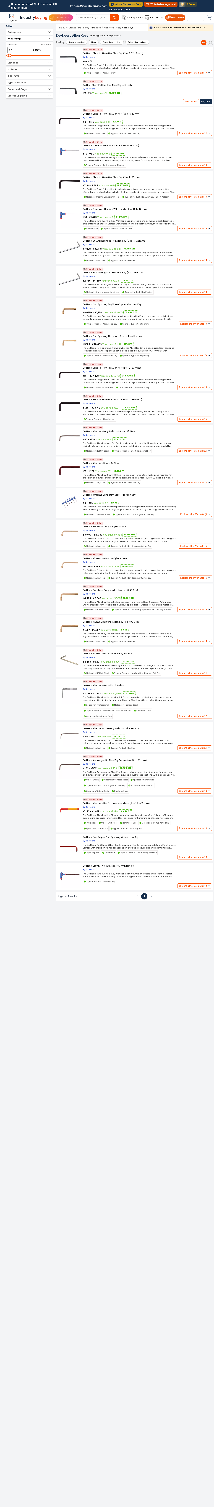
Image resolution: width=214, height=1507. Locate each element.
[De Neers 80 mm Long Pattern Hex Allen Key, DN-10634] (69, 375)
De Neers (83, 27)
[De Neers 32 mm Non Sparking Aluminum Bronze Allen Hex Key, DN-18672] (69, 343)
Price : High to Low (137, 42)
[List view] (203, 42)
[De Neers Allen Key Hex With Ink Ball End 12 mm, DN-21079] (69, 692)
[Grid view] (210, 42)
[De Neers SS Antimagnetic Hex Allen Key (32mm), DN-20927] (69, 248)
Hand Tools (95, 27)
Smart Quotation (135, 17)
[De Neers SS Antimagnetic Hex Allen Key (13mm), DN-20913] (69, 280)
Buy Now (205, 101)
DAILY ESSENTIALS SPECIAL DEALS (63, 17)
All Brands (71, 27)
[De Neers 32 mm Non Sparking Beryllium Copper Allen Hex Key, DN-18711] (69, 311)
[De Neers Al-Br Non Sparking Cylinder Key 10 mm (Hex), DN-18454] (69, 565)
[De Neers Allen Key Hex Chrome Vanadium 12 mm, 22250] (69, 810)
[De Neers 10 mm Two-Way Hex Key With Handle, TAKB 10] (69, 876)
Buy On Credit (157, 17)
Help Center (177, 17)
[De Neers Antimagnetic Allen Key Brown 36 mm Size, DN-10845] (69, 767)
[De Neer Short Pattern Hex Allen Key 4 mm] (69, 60)
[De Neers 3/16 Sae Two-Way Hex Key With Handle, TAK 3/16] (69, 153)
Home (61, 27)
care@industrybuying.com (90, 6)
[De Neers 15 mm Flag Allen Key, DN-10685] (69, 502)
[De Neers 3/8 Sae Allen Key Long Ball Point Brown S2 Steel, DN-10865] (69, 438)
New (93, 42)
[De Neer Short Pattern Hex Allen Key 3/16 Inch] (69, 92)
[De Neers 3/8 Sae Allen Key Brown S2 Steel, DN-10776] (69, 470)
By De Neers (89, 56)
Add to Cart (191, 101)
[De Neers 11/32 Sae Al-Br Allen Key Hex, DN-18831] (69, 629)
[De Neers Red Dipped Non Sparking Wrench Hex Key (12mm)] (69, 848)
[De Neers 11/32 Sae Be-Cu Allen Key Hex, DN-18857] (69, 597)
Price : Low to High (112, 42)
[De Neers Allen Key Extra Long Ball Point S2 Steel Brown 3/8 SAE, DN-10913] (69, 735)
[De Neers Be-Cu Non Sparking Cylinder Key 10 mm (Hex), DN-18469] (69, 534)
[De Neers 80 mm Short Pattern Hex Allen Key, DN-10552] (69, 407)
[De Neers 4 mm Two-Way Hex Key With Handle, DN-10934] (69, 216)
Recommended (76, 42)
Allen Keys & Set (112, 27)
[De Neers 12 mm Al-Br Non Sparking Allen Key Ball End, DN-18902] (69, 661)
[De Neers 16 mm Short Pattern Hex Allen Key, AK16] (69, 184)
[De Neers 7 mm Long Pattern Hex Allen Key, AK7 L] (69, 121)
